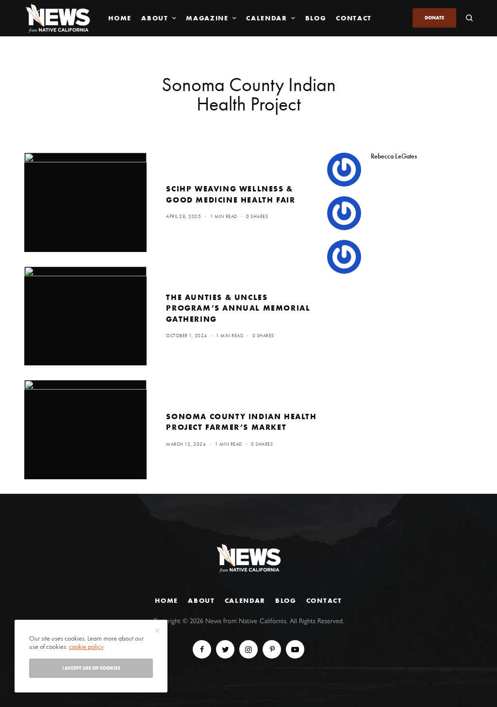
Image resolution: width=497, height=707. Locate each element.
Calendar (245, 600)
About (201, 600)
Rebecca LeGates (394, 156)
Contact (324, 600)
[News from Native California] (57, 18)
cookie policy (86, 646)
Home (166, 600)
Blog (286, 600)
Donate (434, 18)
